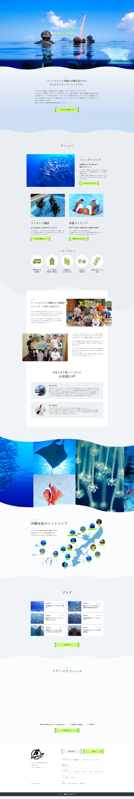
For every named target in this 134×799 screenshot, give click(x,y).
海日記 (64, 783)
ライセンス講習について (40, 238)
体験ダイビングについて (79, 238)
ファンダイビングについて (89, 183)
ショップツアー (96, 759)
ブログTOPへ (67, 644)
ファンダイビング (66, 759)
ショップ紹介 (65, 777)
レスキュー (84, 771)
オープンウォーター (67, 771)
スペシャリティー (99, 771)
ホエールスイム (86, 759)
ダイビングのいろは (73, 783)
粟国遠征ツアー (77, 759)
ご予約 (93, 751)
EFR (91, 771)
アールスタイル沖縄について (67, 109)
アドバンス (76, 771)
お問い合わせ (71, 751)
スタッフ (73, 777)
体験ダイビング (66, 765)
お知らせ (82, 783)
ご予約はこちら (67, 730)
